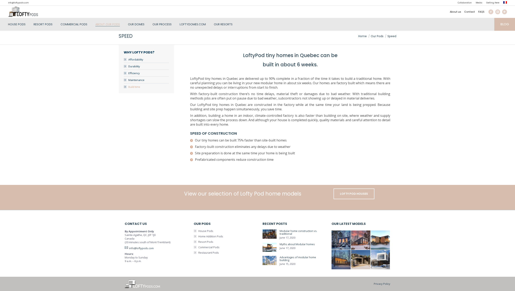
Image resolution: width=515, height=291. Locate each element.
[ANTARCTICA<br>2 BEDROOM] (361, 240)
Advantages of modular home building (298, 258)
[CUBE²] (380, 260)
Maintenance (136, 80)
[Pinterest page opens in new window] (504, 11)
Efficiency (134, 73)
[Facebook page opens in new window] (490, 11)
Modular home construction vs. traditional (298, 232)
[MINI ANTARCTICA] (341, 240)
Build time (134, 86)
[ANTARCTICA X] (380, 240)
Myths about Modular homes (297, 244)
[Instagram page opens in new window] (497, 11)
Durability (134, 66)
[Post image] (270, 234)
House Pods (205, 231)
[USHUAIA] (341, 260)
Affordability (135, 59)
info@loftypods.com (18, 2)
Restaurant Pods (208, 252)
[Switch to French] (505, 3)
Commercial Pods (208, 247)
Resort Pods (205, 241)
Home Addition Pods (210, 236)
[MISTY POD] (361, 260)
